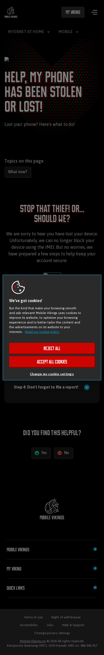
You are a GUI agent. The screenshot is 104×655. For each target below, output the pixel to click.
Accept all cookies (52, 362)
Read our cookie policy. (42, 331)
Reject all (52, 348)
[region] (51, 327)
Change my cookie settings (52, 374)
